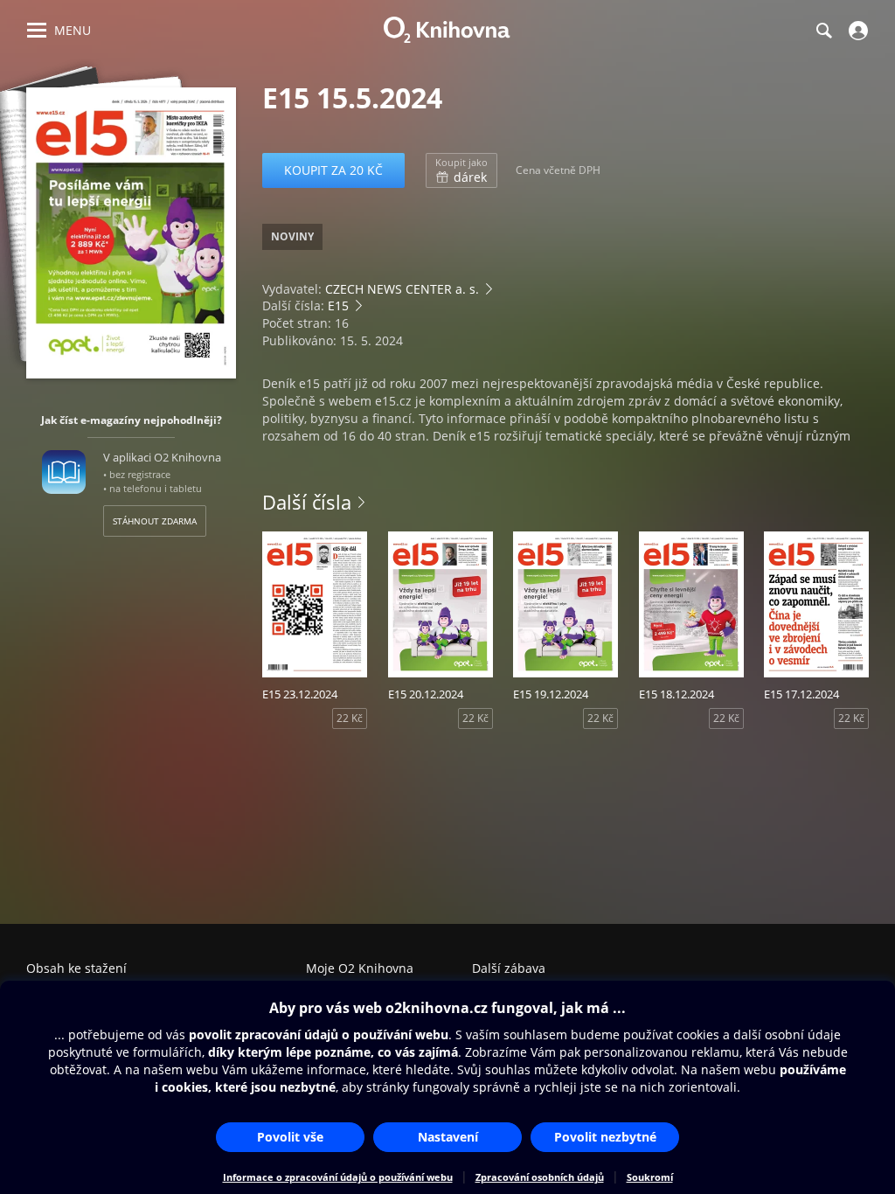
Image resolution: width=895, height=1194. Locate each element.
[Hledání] (823, 30)
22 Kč (349, 718)
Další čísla (306, 502)
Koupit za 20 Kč (333, 170)
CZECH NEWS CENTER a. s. (402, 289)
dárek (461, 170)
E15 (338, 305)
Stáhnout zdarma (155, 521)
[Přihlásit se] (856, 30)
